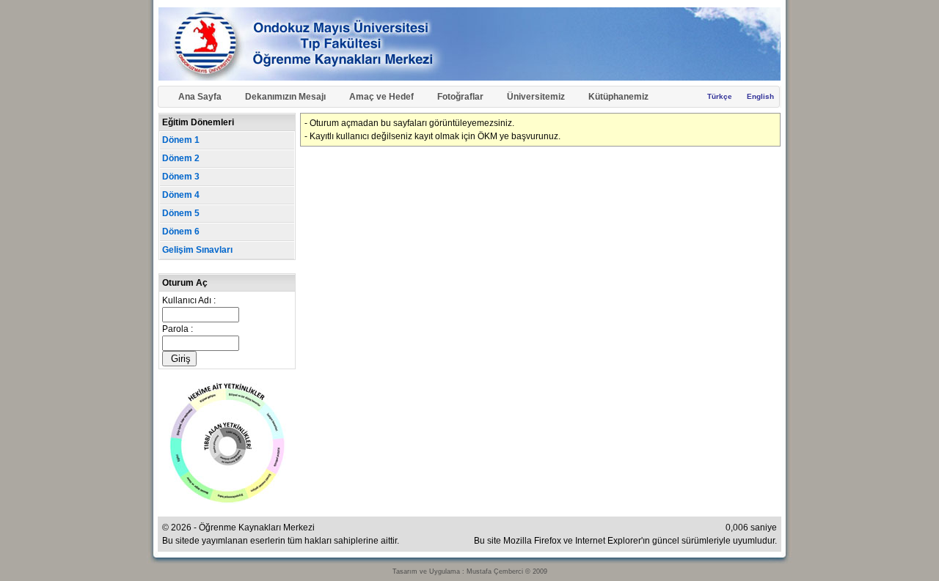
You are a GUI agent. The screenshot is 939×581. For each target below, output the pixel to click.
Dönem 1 (181, 140)
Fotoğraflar (460, 97)
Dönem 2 (181, 158)
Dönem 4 (181, 195)
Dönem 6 (181, 231)
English (760, 96)
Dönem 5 (181, 213)
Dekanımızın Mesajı (285, 97)
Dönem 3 (181, 176)
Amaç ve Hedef (381, 97)
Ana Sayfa (200, 97)
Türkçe (719, 96)
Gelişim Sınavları (197, 250)
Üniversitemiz (536, 97)
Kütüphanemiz (618, 97)
